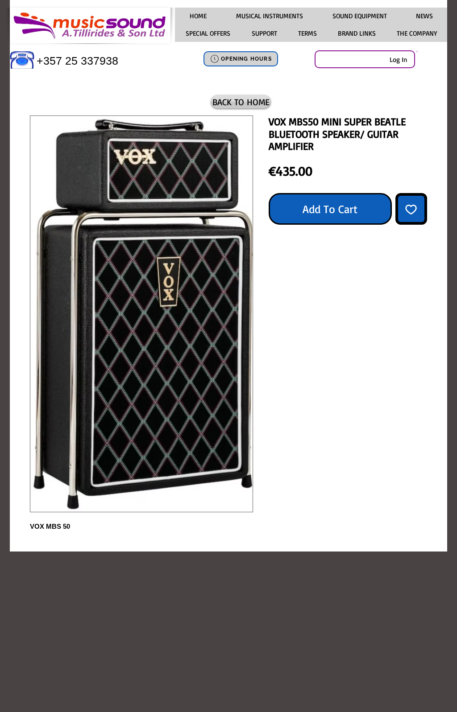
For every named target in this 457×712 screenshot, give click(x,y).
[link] (417, 51)
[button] (269, 16)
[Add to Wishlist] (411, 209)
